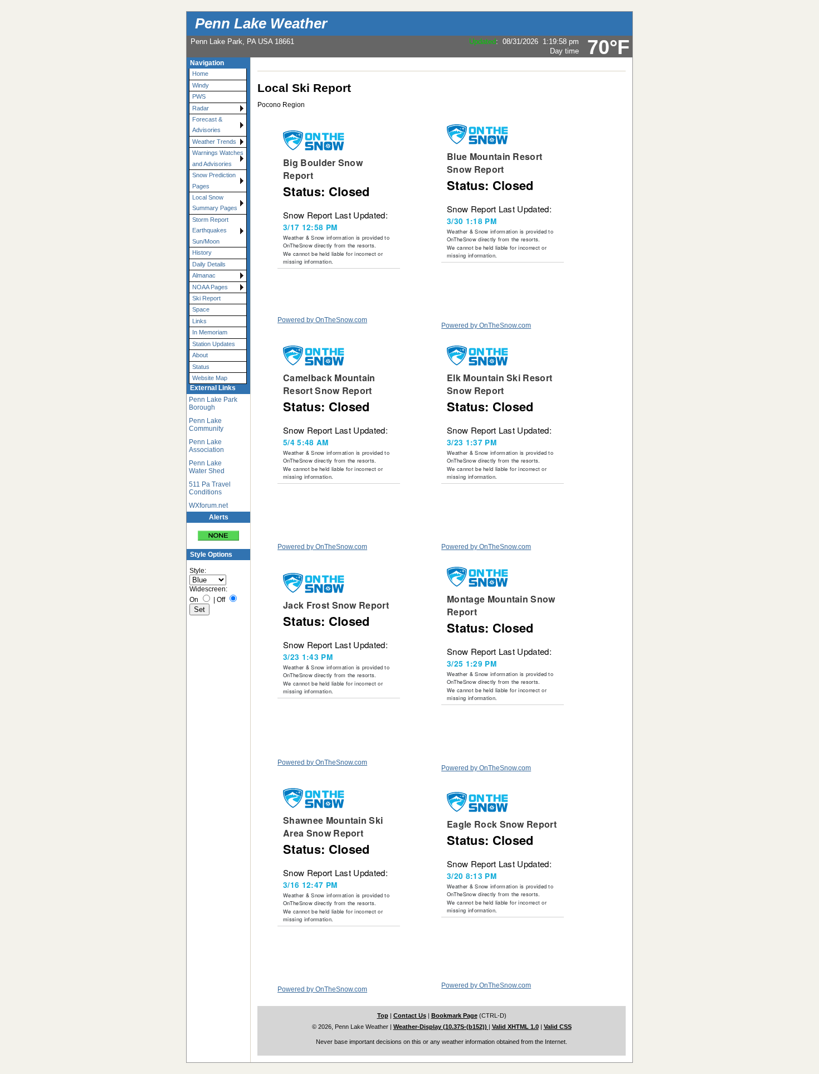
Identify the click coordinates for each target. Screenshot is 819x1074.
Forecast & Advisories (207, 124)
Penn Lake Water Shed (207, 467)
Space (200, 309)
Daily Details (209, 264)
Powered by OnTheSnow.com (322, 320)
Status (200, 366)
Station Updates (213, 344)
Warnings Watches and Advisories (217, 158)
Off (221, 600)
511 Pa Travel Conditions (210, 488)
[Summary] (218, 532)
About (200, 355)
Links (199, 321)
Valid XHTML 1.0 (515, 1026)
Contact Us (409, 1015)
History (202, 252)
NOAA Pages (210, 287)
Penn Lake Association (206, 446)
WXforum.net (208, 505)
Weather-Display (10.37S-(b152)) (441, 1026)
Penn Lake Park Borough (213, 403)
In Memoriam (209, 332)
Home (200, 73)
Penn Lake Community (206, 424)
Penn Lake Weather (261, 23)
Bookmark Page (454, 1015)
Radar (200, 108)
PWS (199, 96)
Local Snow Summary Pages (214, 202)
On (193, 600)
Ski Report (206, 298)
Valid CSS (558, 1026)
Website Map (209, 378)
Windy (200, 85)
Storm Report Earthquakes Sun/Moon (210, 230)
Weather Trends (214, 141)
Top (382, 1015)
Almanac (204, 275)
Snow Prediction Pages (214, 180)
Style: (197, 571)
